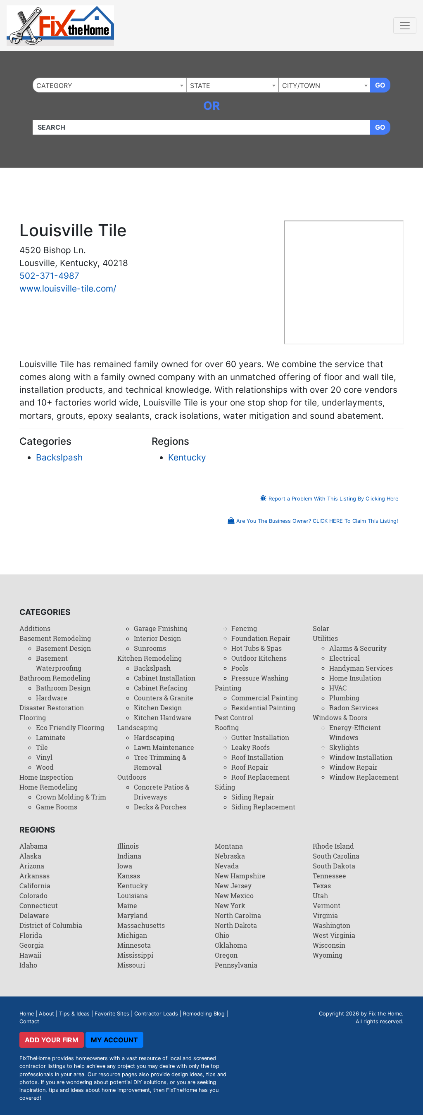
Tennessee (329, 875)
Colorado (33, 895)
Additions (34, 628)
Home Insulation (355, 678)
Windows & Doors (340, 717)
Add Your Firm (51, 1040)
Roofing (227, 727)
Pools (239, 668)
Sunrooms (150, 648)
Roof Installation (257, 757)
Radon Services (353, 707)
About (46, 1014)
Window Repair (353, 767)
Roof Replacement (260, 777)
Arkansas (34, 875)
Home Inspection (46, 777)
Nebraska (230, 856)
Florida (30, 935)
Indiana (129, 856)
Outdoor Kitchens (259, 658)
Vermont (326, 905)
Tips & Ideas (74, 1014)
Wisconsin (329, 945)
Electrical (344, 658)
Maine (127, 905)
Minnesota (134, 945)
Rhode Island (333, 846)
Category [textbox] (54, 85)
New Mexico (234, 895)
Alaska (30, 856)
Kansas (128, 875)
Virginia (325, 915)
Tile (42, 747)
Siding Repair (252, 796)
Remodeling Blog (204, 1014)
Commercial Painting (264, 697)
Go (380, 85)
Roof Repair (250, 767)
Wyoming (327, 955)
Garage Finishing (161, 628)
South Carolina (336, 856)
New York (230, 905)
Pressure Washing (259, 678)
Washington (331, 925)
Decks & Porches (160, 806)
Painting (228, 687)
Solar (321, 628)
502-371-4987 (49, 275)
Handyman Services (361, 668)
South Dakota (334, 865)
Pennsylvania (236, 965)
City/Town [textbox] (301, 85)
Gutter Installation (260, 737)
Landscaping (137, 727)
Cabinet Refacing (161, 687)
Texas (322, 885)
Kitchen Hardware (163, 717)
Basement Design (63, 648)
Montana (229, 846)
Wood (45, 767)
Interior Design (157, 638)
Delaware (34, 915)
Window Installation (360, 757)
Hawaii (30, 955)
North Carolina (238, 915)
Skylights (344, 747)
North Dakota (236, 925)
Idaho (28, 965)
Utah (320, 895)
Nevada (227, 865)
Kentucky (187, 457)
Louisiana (132, 895)
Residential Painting (263, 707)
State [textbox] (200, 85)
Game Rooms (56, 806)
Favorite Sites (112, 1014)
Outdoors (131, 777)
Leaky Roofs (250, 747)
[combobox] (109, 85)
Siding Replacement (263, 806)
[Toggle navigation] (404, 25)
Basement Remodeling (55, 638)
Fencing (244, 628)
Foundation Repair (260, 638)
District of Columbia (50, 925)
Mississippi (135, 955)
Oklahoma (231, 945)
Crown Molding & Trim (71, 796)
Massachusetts (141, 925)
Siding (225, 787)
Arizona (31, 865)
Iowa (124, 865)
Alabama (33, 846)
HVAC (338, 687)
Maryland (132, 915)
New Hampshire (240, 875)
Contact (29, 1021)
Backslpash (59, 457)
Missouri (131, 965)
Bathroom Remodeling (54, 678)
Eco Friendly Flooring (70, 727)
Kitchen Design (158, 707)
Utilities (325, 638)
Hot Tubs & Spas (256, 648)
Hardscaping (154, 737)
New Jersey (233, 885)
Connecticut (38, 905)
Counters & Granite (163, 697)
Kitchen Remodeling (149, 658)
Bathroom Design (63, 687)
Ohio (222, 935)
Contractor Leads (156, 1014)
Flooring (32, 717)
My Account (114, 1040)
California (34, 885)
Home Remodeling (48, 787)
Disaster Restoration (51, 707)
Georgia (31, 945)
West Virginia (334, 935)
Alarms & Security (358, 648)
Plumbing (344, 697)
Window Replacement (364, 777)
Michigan (132, 935)
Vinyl (44, 757)
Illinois (128, 846)
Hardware (51, 697)
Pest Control (234, 717)
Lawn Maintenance (164, 747)
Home (26, 1014)
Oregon (226, 955)
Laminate (51, 737)
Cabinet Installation (164, 678)
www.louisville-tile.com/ (67, 288)
